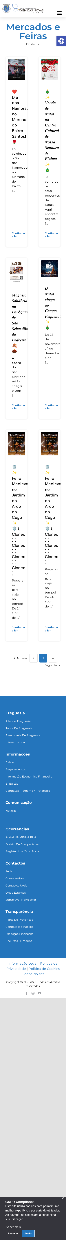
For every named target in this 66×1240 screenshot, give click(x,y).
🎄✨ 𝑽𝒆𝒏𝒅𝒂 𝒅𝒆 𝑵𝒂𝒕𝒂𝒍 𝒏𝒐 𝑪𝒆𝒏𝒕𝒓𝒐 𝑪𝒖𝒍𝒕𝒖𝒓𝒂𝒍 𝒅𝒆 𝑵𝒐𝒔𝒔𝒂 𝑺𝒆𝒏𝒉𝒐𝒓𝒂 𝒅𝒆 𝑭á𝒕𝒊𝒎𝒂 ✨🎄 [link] (52, 131)
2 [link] (33, 658)
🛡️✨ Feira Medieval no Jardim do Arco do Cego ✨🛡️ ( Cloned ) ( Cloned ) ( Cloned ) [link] (53, 515)
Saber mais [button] (13, 1227)
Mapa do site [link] (34, 974)
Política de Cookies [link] (44, 969)
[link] (61, 41)
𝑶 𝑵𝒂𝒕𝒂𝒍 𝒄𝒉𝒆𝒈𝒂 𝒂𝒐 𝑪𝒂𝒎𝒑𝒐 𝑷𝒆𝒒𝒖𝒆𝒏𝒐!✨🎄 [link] (53, 308)
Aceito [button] (28, 1233)
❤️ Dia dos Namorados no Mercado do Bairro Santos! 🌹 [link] (23, 117)
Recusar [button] (13, 1233)
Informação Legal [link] (22, 964)
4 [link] (53, 658)
